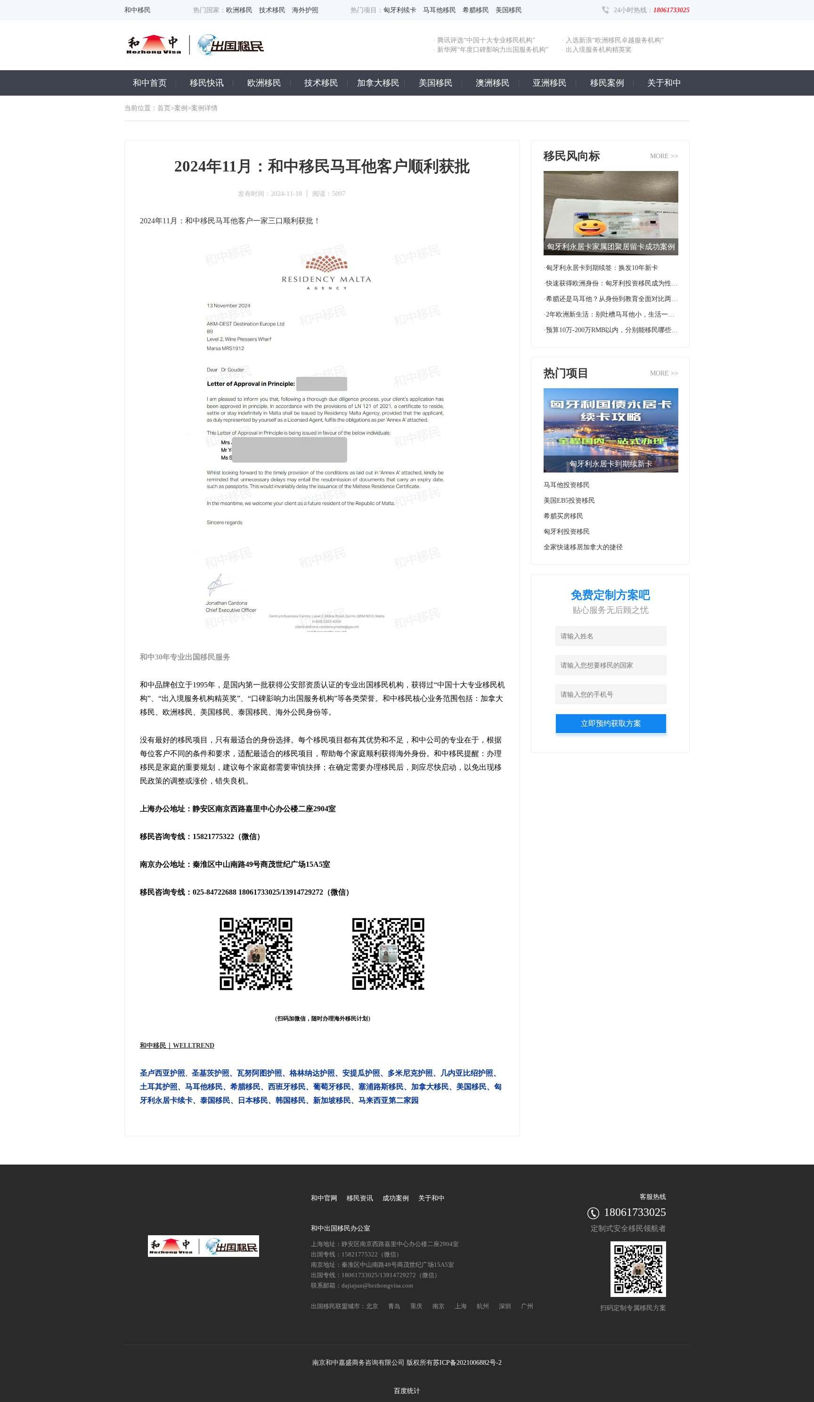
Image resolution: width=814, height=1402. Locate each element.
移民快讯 (207, 83)
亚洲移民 (550, 83)
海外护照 (305, 10)
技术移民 (272, 10)
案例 (180, 108)
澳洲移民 (493, 83)
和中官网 (324, 1198)
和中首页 (150, 83)
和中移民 (137, 10)
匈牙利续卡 (399, 10)
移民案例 (607, 83)
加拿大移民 (378, 83)
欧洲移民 (239, 10)
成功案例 (396, 1198)
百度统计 (407, 1390)
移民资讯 (360, 1198)
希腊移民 (476, 10)
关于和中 (664, 83)
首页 (164, 108)
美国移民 (509, 10)
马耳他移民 (439, 10)
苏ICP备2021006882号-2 (467, 1362)
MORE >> (664, 156)
